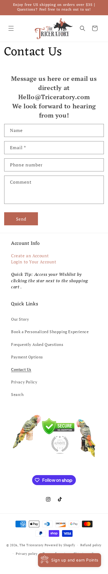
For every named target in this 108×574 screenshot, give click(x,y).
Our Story (20, 319)
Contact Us (21, 369)
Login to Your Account (33, 261)
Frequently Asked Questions (37, 344)
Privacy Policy (24, 382)
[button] (11, 28)
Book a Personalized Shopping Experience (50, 331)
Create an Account (30, 255)
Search (17, 394)
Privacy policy (27, 554)
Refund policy (91, 545)
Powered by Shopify (60, 545)
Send (21, 219)
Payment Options (27, 357)
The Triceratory (31, 545)
